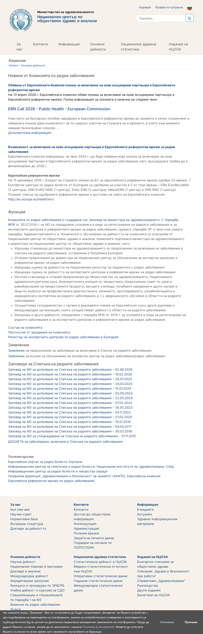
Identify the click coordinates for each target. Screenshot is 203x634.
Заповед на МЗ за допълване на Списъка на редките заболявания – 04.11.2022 (69, 412)
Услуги (15, 609)
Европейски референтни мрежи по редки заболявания (51, 481)
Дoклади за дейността (28, 528)
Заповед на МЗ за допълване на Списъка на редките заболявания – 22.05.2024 (70, 398)
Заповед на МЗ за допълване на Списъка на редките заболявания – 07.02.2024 (70, 403)
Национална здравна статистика (138, 46)
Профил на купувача (169, 7)
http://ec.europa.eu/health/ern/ (31, 199)
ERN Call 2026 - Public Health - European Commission (59, 109)
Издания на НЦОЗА (178, 46)
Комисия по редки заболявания (35, 604)
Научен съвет (21, 514)
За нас (19, 46)
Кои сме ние (20, 509)
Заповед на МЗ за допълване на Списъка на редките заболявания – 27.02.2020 (70, 417)
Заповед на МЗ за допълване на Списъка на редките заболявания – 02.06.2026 (70, 369)
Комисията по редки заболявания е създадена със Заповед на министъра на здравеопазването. (84, 220)
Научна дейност (23, 562)
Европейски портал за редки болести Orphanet (45, 462)
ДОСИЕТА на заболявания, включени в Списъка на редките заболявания (65, 442)
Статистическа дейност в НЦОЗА (100, 562)
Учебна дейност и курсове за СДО (37, 590)
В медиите (145, 509)
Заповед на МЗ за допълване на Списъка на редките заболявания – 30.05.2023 (70, 407)
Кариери (145, 7)
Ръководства (147, 585)
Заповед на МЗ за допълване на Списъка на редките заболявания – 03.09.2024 (70, 393)
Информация (69, 44)
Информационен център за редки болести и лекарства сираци (57, 471)
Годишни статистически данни (98, 581)
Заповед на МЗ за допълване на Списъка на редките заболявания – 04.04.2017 (69, 426)
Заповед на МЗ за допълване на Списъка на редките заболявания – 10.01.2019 (69, 422)
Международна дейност (29, 576)
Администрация (86, 528)
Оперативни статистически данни (100, 576)
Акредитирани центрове (29, 581)
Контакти (40, 44)
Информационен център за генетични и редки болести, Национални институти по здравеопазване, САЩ (91, 466)
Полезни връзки (86, 533)
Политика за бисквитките (98, 626)
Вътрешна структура (26, 524)
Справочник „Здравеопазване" (161, 581)
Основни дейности (98, 46)
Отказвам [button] (167, 622)
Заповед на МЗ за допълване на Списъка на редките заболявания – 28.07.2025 (70, 379)
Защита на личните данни (94, 538)
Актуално (144, 514)
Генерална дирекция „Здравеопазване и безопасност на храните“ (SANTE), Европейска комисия (84, 476)
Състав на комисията (25, 327)
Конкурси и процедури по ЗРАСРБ (37, 585)
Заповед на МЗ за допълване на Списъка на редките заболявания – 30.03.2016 (70, 431)
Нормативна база (24, 519)
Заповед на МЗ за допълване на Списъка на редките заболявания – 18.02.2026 (70, 374)
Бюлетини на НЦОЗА (153, 595)
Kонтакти (81, 509)
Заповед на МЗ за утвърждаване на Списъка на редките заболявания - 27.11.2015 (72, 436)
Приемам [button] (191, 622)
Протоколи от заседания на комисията (39, 332)
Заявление (17, 350)
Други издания (149, 590)
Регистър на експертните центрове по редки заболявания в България (63, 337)
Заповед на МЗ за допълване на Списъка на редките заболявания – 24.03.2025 (70, 384)
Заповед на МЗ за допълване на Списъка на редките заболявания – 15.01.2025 (69, 388)
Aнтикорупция (85, 524)
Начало (13, 65)
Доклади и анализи (25, 571)
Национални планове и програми (36, 566)
